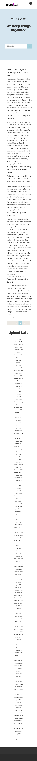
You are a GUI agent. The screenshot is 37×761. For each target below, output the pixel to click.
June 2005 (18, 705)
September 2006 (18, 665)
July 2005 (18, 702)
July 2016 (18, 357)
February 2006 (18, 684)
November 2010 (18, 535)
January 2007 (18, 655)
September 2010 (18, 540)
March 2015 (18, 399)
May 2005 (18, 707)
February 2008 (18, 621)
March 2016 (18, 368)
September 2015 (18, 383)
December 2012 (18, 470)
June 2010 (19, 548)
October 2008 (19, 600)
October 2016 (18, 352)
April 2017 (18, 339)
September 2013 (18, 446)
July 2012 (18, 483)
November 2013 (18, 441)
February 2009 (18, 590)
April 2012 (18, 490)
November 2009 (18, 566)
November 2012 (18, 472)
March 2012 (18, 493)
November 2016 (18, 349)
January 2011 (18, 530)
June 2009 (18, 579)
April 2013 (18, 459)
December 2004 (18, 720)
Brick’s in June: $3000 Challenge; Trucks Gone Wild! (17, 72)
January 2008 (19, 624)
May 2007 (18, 645)
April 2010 (19, 553)
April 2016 (19, 365)
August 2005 (18, 699)
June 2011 (18, 517)
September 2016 (18, 355)
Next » (28, 323)
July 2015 (18, 389)
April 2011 (18, 522)
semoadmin (18, 317)
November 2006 (18, 660)
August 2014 (18, 417)
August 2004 (18, 731)
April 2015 (18, 396)
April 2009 (18, 585)
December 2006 (18, 658)
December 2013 (18, 438)
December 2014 (18, 407)
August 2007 (18, 637)
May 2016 (18, 362)
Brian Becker (18, 164)
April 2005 (18, 710)
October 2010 (18, 538)
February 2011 (18, 527)
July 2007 (18, 639)
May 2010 (18, 551)
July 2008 (18, 608)
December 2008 (18, 595)
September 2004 (18, 728)
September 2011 (18, 509)
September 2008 (18, 603)
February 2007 (18, 652)
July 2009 (18, 577)
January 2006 (19, 686)
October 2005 (18, 694)
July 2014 (18, 420)
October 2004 (18, 726)
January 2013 (18, 467)
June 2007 (18, 642)
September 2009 (18, 571)
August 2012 (18, 480)
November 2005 (18, 692)
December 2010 (18, 532)
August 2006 (18, 668)
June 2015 (18, 391)
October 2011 (18, 506)
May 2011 (18, 519)
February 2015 (18, 402)
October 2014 (18, 412)
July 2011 (18, 514)
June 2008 (18, 611)
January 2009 (18, 592)
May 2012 (18, 488)
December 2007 (18, 626)
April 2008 (18, 616)
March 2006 (18, 681)
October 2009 (18, 569)
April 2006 (18, 679)
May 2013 (18, 456)
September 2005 (18, 697)
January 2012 (18, 498)
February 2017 (18, 344)
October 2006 (19, 663)
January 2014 (18, 436)
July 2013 (18, 451)
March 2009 (18, 587)
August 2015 (18, 386)
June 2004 (18, 736)
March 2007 (18, 650)
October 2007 (18, 632)
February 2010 (18, 558)
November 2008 (18, 598)
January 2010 (18, 561)
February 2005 (18, 715)
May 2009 (18, 582)
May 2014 (18, 425)
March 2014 (18, 430)
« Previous (9, 323)
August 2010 (18, 543)
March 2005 (18, 713)
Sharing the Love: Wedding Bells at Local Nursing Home (19, 169)
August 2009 (18, 574)
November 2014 (18, 410)
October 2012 (18, 475)
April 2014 (18, 428)
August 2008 (18, 605)
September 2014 (18, 415)
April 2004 (18, 739)
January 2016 (18, 373)
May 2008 (18, 613)
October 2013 (18, 443)
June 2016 (19, 360)
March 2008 (18, 619)
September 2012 (18, 477)
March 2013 (18, 462)
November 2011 (18, 504)
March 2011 (18, 524)
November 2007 (18, 629)
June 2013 (18, 454)
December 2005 (18, 689)
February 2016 (18, 370)
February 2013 (18, 464)
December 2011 (18, 501)
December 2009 (18, 564)
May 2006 (18, 676)
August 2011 (18, 511)
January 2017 (18, 347)
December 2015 (18, 376)
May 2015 (18, 394)
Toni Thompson (19, 113)
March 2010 (18, 556)
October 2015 (18, 381)
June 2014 (18, 423)
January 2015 (18, 404)
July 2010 (18, 545)
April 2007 (18, 647)
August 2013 (18, 449)
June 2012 (18, 485)
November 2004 (18, 723)
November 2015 (18, 378)
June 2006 (18, 673)
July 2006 (18, 671)
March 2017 (18, 342)
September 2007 (18, 634)
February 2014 (18, 433)
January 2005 (18, 718)
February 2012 (18, 496)
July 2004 (18, 733)
